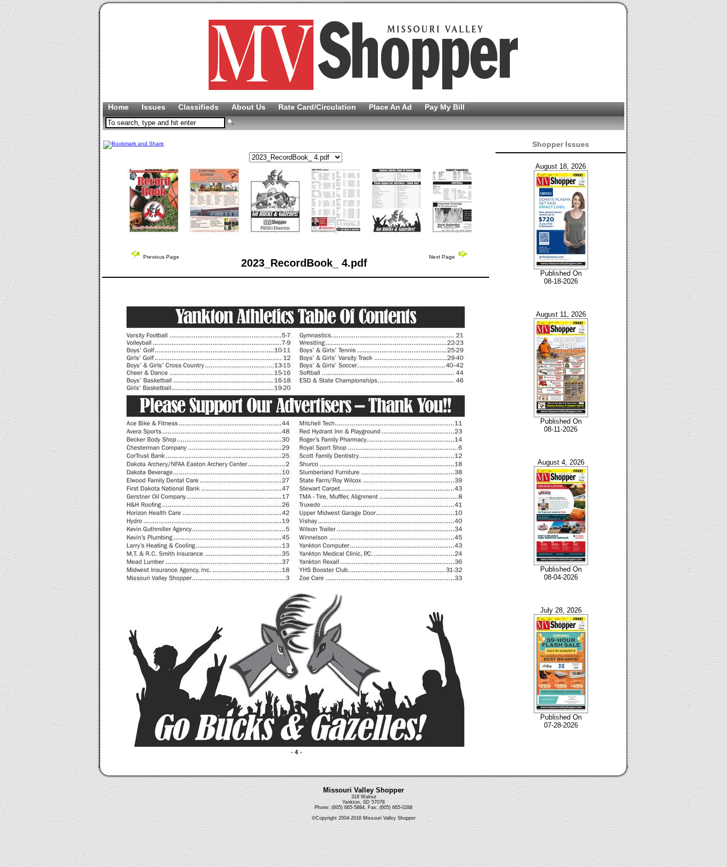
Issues (155, 107)
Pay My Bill (445, 107)
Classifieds (199, 107)
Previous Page (160, 257)
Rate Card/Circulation (318, 107)
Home (119, 107)
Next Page (443, 257)
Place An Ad (391, 107)
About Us (250, 107)
